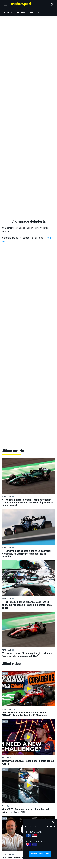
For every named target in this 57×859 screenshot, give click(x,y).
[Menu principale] (5, 4)
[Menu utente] (51, 4)
